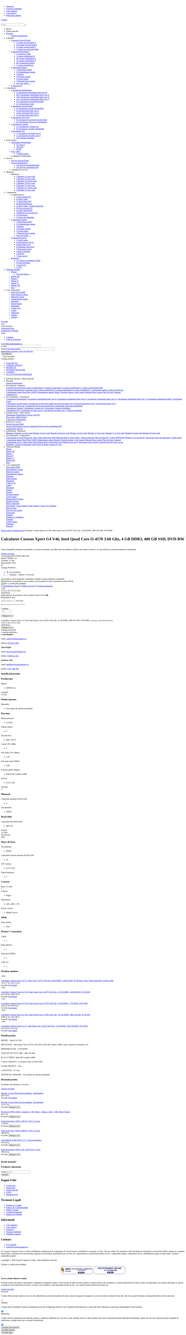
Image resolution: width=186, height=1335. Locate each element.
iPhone (14, 272)
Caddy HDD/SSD (24, 210)
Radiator (9, 515)
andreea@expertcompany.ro (17, 664)
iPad (13, 288)
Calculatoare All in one (20, 117)
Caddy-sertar (22, 240)
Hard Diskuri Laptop (19, 294)
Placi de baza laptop (14, 510)
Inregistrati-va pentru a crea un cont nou (17, 351)
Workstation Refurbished (21, 142)
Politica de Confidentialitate (17, 1207)
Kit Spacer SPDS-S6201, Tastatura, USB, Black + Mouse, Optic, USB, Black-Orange (35, 1112)
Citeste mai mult (7, 1289)
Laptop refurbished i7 (26, 61)
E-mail (3, 346)
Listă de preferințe (13, 339)
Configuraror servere (14, 429)
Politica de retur (27, 586)
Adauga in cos (7, 616)
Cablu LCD (16, 308)
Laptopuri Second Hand (20, 40)
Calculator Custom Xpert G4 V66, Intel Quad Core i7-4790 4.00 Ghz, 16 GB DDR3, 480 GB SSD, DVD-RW (45, 1015)
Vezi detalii (12, 985)
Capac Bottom (21, 506)
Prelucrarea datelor (13, 15)
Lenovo (20, 145)
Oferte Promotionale (19, 36)
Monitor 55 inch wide (25, 190)
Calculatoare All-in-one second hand (31, 120)
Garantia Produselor (14, 1212)
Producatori (10, 1188)
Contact (4, 20)
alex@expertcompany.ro (16, 652)
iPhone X (15, 283)
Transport (10, 6)
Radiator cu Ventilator (15, 517)
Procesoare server (24, 249)
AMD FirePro (22, 154)
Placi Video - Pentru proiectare (29, 206)
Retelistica (15, 258)
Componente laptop (25, 63)
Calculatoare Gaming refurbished (30, 129)
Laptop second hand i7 (26, 47)
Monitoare (10, 433)
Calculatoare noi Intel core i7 (28, 136)
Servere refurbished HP (27, 167)
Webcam (9, 526)
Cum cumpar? (11, 11)
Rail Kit (20, 254)
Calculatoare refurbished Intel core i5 (32, 97)
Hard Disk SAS (23, 245)
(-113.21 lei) (15, 590)
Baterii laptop (16, 304)
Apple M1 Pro (12, 363)
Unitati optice (176, 438)
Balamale (15, 301)
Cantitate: (5, 609)
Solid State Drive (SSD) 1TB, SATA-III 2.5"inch (20, 1150)
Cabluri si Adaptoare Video (28, 260)
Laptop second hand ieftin (27, 49)
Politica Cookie (12, 1210)
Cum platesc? (11, 13)
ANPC (9, 1192)
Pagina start (5, 530)
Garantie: (5, 560)
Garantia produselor (14, 9)
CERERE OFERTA (14, 365)
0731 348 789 (13, 669)
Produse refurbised (13, 1232)
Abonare (5, 1175)
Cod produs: (6, 556)
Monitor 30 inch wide (151, 433)
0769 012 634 (13, 656)
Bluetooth (15, 306)
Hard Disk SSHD (24, 70)
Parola (3, 349)
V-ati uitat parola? (13, 349)
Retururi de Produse (14, 1214)
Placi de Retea (23, 263)
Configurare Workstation (16, 419)
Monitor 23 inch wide (25, 179)
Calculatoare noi (17, 530)
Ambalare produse (13, 1234)
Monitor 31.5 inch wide (26, 188)
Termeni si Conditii (13, 1205)
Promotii (9, 33)
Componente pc (12, 438)
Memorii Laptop (17, 297)
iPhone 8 (14, 281)
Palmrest (52, 506)
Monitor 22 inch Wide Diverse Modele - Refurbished (22, 1093)
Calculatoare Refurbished (21, 90)
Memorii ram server (25, 247)
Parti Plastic (10, 506)
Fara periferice (15, 572)
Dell (19, 147)
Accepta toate (7, 1333)
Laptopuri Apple (23, 54)
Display (20, 74)
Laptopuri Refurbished (20, 52)
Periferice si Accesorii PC (27, 213)
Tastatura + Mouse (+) (21, 575)
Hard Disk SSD (23, 201)
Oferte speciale (12, 1190)
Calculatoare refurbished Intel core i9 (31, 92)
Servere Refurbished (19, 163)
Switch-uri (21, 265)
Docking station (23, 77)
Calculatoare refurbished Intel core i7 (32, 99)
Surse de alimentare (25, 217)
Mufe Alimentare (13, 503)
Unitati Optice (11, 522)
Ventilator (10, 524)
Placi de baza (108, 392)
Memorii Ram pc (24, 204)
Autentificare (6, 344)
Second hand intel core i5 (27, 113)
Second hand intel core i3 (27, 111)
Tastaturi (117, 392)
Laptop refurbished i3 (25, 56)
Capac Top (44, 506)
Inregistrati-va (16, 344)
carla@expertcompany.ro (16, 639)
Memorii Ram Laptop (25, 81)
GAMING (10, 372)
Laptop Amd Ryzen (24, 65)
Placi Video (22, 199)
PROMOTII (11, 368)
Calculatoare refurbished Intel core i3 (32, 95)
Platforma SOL (12, 1194)
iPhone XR (15, 285)
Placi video (15, 151)
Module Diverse (12, 501)
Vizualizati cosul (7, 328)
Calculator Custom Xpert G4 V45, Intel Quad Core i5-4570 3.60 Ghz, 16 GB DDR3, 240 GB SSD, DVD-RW (45, 992)
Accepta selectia (8, 1330)
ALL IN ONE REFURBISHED (19, 374)
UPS (19, 267)
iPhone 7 (14, 279)
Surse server (21, 256)
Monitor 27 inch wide (25, 186)
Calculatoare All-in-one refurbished (31, 122)
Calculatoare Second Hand (22, 106)
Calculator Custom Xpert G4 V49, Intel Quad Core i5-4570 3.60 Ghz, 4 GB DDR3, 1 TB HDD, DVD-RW (44, 1003)
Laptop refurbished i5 (26, 58)
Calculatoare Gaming (19, 124)
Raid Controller (23, 251)
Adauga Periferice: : (9, 568)
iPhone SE (15, 276)
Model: (4, 558)
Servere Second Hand (20, 161)
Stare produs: (6, 563)
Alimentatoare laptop (25, 72)
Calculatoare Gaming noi (27, 126)
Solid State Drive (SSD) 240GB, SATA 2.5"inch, (20, 1131)
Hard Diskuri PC (23, 197)
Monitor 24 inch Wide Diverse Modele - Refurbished (22, 1102)
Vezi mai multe (23, 83)
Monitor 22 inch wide (25, 176)
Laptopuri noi (16, 86)
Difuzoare (15, 313)
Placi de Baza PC (24, 208)
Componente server (19, 238)
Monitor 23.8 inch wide (26, 181)
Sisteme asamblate (25, 138)
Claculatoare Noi (18, 131)
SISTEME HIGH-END (15, 370)
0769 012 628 (13, 643)
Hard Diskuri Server (25, 242)
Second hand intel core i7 (27, 115)
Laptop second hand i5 (26, 45)
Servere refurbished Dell (27, 165)
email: (3, 639)
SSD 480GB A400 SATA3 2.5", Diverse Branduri (21, 1140)
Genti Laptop (22, 79)
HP (18, 149)
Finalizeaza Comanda (9, 331)
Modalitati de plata (11, 586)
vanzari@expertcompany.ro (17, 1247)
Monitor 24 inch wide (25, 183)
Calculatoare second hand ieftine (30, 108)
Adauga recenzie (7, 554)
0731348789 (11, 1245)
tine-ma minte (9, 356)
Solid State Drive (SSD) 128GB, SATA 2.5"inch (20, 1121)
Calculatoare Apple (25, 104)
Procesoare (21, 215)
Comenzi (9, 337)
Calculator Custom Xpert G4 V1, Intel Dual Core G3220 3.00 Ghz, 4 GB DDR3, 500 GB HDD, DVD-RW (44, 1026)
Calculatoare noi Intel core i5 (28, 133)
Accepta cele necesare (10, 1327)
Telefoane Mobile (13, 270)
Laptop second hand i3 (26, 42)
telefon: (4, 643)
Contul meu (10, 1185)
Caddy (13, 310)
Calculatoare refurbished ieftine (30, 102)
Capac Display (34, 506)
